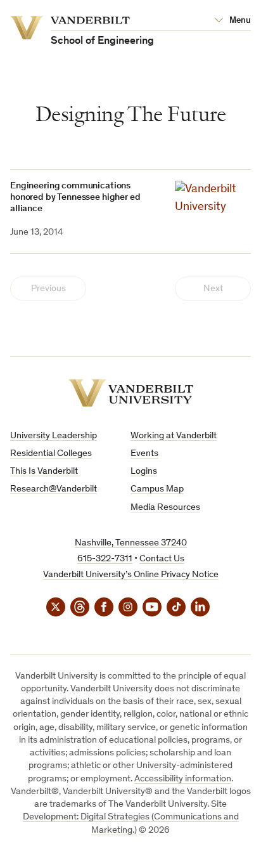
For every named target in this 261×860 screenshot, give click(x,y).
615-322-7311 (104, 559)
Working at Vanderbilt (173, 436)
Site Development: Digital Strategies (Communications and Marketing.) (131, 817)
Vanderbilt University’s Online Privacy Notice (131, 575)
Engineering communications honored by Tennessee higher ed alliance (75, 197)
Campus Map (157, 489)
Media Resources (165, 507)
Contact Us (161, 559)
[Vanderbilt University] (131, 393)
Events (144, 454)
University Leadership (53, 436)
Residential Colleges (51, 454)
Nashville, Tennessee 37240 (131, 543)
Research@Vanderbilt (53, 489)
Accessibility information (182, 779)
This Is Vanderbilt (44, 471)
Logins (143, 471)
